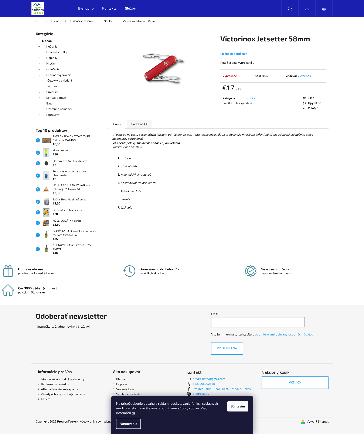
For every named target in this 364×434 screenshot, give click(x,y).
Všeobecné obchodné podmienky (62, 379)
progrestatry (201, 394)
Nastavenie (128, 423)
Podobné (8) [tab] (139, 124)
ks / (295, 382)
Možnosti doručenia (233, 54)
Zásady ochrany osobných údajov (63, 394)
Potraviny (52, 115)
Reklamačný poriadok (55, 384)
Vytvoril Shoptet (318, 422)
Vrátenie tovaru (126, 389)
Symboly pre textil (128, 394)
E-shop (47, 41)
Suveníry (52, 92)
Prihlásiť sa (227, 348)
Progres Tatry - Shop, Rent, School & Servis (222, 389)
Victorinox (304, 76)
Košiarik (51, 47)
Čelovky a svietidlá (59, 81)
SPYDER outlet (56, 98)
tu (133, 413)
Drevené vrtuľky (56, 52)
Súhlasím (238, 406)
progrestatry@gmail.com (209, 379)
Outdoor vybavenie (58, 75)
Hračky (50, 64)
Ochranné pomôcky (59, 109)
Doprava (121, 384)
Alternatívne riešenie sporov (59, 389)
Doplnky (51, 58)
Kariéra (45, 399)
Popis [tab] (117, 124)
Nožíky (52, 86)
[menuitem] (86, 8)
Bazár (50, 103)
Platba (120, 379)
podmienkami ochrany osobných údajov (284, 334)
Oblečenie (52, 69)
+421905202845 (204, 384)
